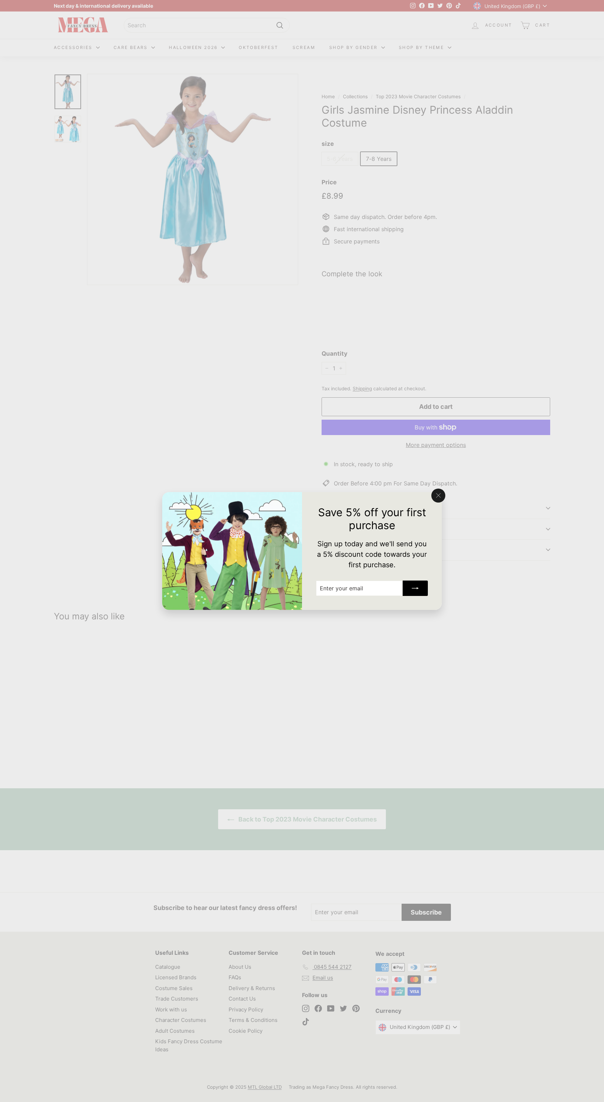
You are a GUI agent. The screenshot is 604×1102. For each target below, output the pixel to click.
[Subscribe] (415, 588)
